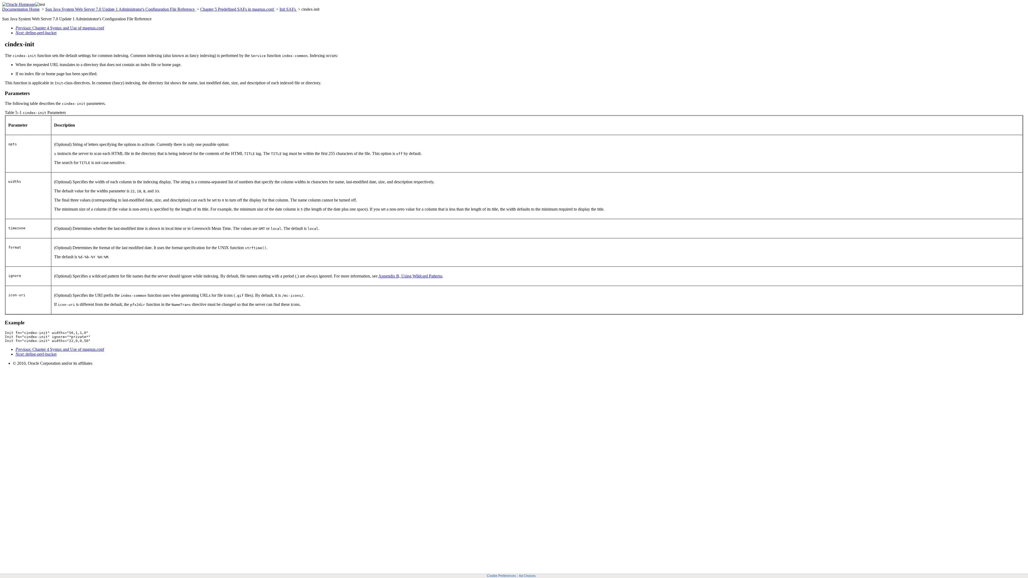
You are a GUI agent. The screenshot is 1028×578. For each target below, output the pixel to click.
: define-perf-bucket (36, 33)
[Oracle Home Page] (18, 4)
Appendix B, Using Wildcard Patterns (410, 276)
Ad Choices (527, 576)
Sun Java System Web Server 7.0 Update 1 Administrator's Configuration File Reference (120, 9)
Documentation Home (21, 9)
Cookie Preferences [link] (501, 576)
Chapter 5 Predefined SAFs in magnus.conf (237, 9)
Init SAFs (288, 9)
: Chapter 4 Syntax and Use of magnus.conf (60, 28)
